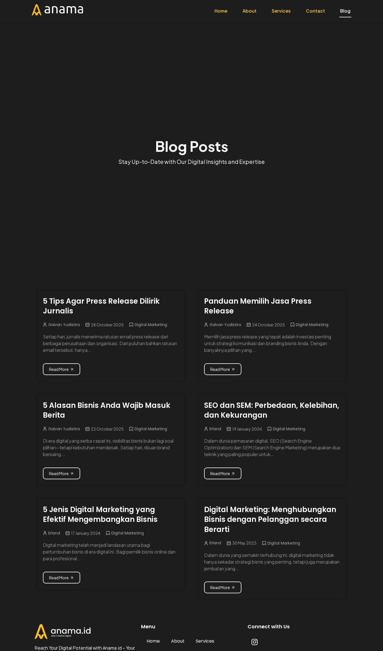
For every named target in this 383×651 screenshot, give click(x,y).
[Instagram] (255, 642)
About (250, 11)
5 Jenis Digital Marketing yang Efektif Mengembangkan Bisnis (100, 514)
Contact (315, 11)
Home (220, 11)
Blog (345, 11)
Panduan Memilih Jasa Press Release (258, 306)
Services (281, 11)
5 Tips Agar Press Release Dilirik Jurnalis (101, 306)
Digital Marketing (151, 324)
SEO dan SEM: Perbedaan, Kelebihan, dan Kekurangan (271, 410)
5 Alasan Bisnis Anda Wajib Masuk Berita (106, 410)
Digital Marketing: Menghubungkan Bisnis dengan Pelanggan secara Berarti (270, 519)
